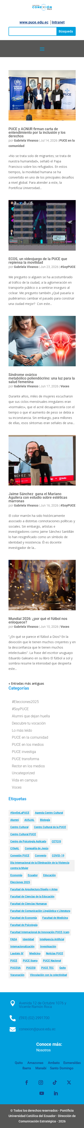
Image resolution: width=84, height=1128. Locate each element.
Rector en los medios (28, 766)
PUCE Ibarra (30, 960)
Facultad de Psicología (23, 925)
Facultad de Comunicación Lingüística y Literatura (40, 910)
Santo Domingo (61, 1068)
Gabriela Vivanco (26, 140)
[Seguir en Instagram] (40, 1082)
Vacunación (17, 975)
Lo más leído (22, 730)
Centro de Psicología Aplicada (28, 841)
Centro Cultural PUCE (23, 834)
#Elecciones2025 (25, 702)
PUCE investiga (24, 752)
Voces (64, 386)
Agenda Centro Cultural (49, 812)
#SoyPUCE (67, 267)
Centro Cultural (19, 827)
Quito (62, 967)
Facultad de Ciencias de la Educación (32, 896)
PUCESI (31, 967)
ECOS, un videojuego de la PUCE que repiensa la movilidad (38, 261)
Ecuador (33, 875)
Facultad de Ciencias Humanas (28, 903)
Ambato (53, 1063)
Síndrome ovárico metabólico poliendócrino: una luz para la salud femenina (42, 378)
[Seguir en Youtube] (41, 1093)
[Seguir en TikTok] (54, 1082)
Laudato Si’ (17, 953)
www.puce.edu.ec (33, 22)
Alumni (14, 820)
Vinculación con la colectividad (48, 975)
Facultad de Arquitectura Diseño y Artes (34, 889)
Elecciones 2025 (20, 882)
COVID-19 (58, 855)
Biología (45, 820)
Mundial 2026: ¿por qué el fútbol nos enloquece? (38, 620)
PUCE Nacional (52, 960)
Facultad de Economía (23, 917)
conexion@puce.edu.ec (37, 1029)
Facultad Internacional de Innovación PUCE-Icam (39, 932)
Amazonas (34, 1063)
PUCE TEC (47, 967)
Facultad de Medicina (55, 917)
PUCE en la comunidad (30, 737)
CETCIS (56, 841)
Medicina (34, 953)
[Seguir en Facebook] (26, 1082)
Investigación (48, 946)
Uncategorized (23, 773)
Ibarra (26, 1068)
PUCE (13, 960)
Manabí (40, 1068)
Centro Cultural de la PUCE (50, 827)
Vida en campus (24, 780)
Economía (16, 875)
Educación (49, 875)
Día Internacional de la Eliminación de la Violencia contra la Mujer (39, 865)
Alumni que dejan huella (31, 716)
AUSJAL (29, 820)
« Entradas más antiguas (26, 683)
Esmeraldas (72, 1063)
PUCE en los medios (28, 744)
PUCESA (15, 967)
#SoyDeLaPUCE (19, 812)
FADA (13, 939)
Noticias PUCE (54, 953)
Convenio (40, 855)
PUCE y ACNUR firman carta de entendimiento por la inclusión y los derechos (37, 132)
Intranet (58, 22)
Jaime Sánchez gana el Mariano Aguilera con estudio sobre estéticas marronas (38, 497)
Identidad (28, 939)
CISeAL (14, 848)
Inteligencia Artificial (52, 939)
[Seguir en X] (69, 1082)
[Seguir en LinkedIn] (55, 1093)
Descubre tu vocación (29, 723)
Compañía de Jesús (36, 848)
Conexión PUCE (19, 855)
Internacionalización (22, 946)
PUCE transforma (25, 759)
